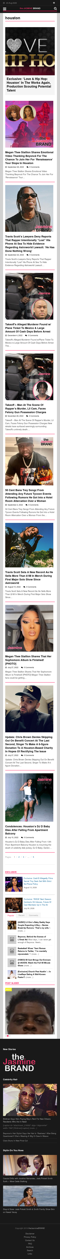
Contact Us (30, 1221)
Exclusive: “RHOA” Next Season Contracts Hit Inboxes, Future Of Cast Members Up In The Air (37, 902)
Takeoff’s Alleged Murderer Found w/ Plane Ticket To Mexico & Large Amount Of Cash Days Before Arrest (28, 327)
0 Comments (34, 167)
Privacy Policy (30, 1218)
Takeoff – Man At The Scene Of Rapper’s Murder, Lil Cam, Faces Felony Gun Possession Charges (25, 408)
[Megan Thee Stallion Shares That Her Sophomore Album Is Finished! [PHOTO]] (29, 628)
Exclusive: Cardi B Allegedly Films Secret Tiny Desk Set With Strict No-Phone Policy (38, 881)
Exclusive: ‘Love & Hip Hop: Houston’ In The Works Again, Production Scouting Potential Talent (29, 84)
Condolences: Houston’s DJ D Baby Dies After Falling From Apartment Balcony (27, 829)
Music (8, 989)
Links (30, 1235)
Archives (30, 1228)
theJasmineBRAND (36, 1209)
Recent (21, 915)
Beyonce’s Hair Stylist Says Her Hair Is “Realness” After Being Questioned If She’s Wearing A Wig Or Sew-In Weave (29, 1116)
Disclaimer (29, 1215)
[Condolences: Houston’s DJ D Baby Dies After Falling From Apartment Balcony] (29, 797)
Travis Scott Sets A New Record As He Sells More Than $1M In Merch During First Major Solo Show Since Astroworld (29, 577)
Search (30, 1231)
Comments (33, 915)
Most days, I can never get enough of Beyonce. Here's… (34, 939)
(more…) (34, 926)
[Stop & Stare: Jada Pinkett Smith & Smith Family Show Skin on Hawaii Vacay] (30, 1177)
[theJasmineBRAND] (30, 8)
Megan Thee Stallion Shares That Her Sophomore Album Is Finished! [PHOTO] (28, 659)
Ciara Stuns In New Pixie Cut (15, 1122)
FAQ (30, 1225)
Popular (11, 915)
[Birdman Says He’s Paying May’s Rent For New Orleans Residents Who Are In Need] (30, 1081)
